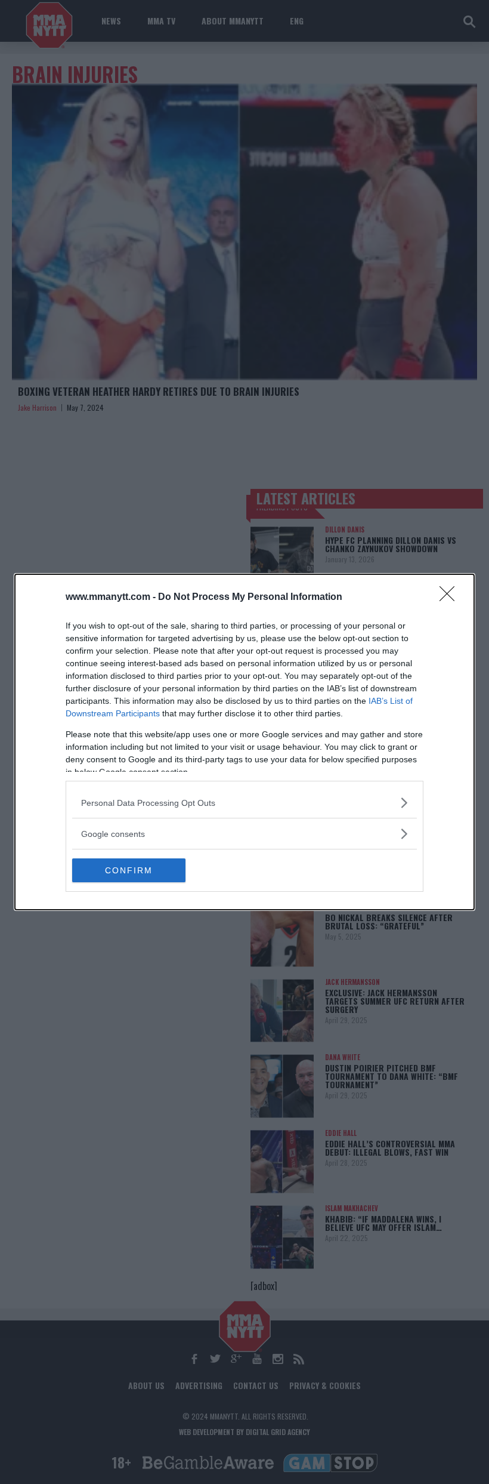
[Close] (451, 597)
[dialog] (244, 742)
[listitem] (244, 802)
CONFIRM (129, 870)
